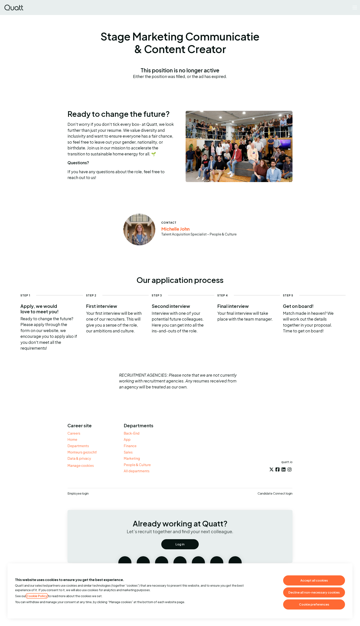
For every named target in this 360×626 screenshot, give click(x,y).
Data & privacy (79, 458)
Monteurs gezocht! (82, 452)
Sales (128, 452)
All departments (136, 471)
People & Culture (137, 465)
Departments (78, 446)
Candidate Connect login (275, 493)
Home (72, 439)
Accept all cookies (314, 580)
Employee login (78, 493)
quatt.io (286, 462)
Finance (130, 446)
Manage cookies (81, 465)
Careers (74, 433)
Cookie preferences (314, 604)
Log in (180, 544)
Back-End (132, 433)
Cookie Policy (36, 596)
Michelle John (175, 229)
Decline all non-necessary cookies (314, 592)
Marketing (132, 458)
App (127, 439)
